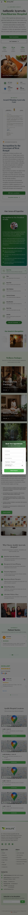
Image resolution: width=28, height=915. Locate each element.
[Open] (22, 462)
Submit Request (14, 470)
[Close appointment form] (24, 442)
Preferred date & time (8, 464)
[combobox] (12, 462)
